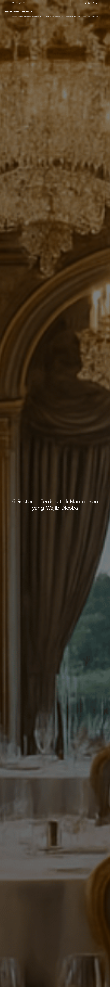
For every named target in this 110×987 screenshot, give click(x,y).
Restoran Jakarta (73, 16)
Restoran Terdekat (90, 16)
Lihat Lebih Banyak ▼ (54, 16)
